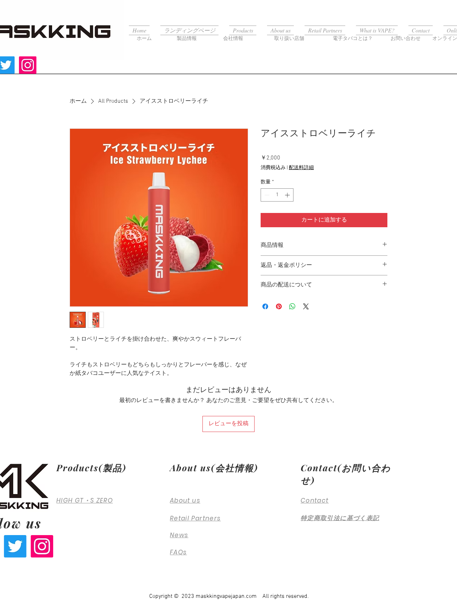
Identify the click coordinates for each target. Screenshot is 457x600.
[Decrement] (266, 195)
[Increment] (287, 195)
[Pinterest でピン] (279, 306)
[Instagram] (27, 65)
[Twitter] (15, 546)
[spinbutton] (277, 195)
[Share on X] (306, 306)
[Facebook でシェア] (265, 306)
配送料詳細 (301, 168)
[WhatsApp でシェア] (292, 306)
